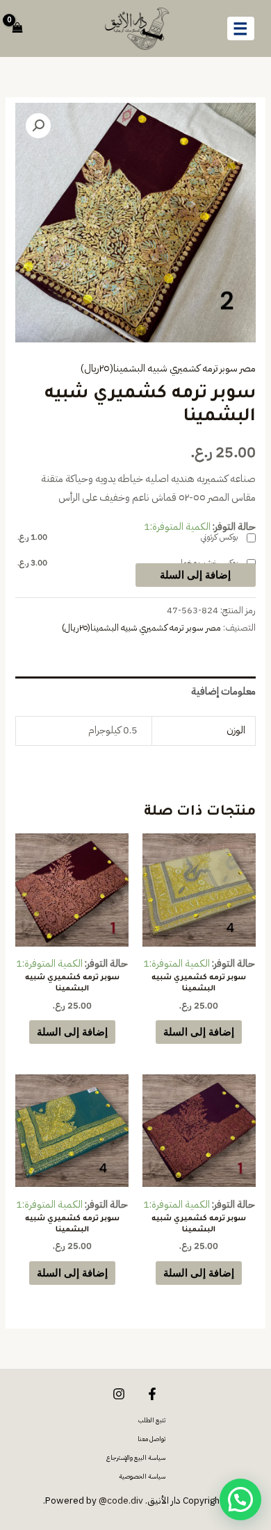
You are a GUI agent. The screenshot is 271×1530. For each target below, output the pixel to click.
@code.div (121, 1500)
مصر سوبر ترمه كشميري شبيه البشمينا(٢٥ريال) (168, 368)
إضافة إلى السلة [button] (198, 1032)
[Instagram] (119, 1394)
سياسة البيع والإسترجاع (135, 1458)
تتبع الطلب (151, 1420)
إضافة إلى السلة (195, 575)
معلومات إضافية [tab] (223, 691)
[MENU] (240, 28)
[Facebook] (152, 1394)
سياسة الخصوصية (142, 1476)
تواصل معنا (151, 1439)
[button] (38, 125)
